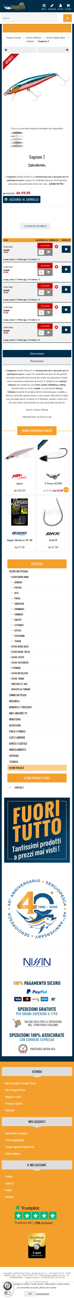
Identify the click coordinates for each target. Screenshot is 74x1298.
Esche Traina (17, 678)
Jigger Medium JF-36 (19, 540)
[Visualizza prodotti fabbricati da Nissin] (37, 962)
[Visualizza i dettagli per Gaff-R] (53, 512)
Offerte (9, 60)
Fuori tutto (43, 444)
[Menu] (44, 5)
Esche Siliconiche (20, 662)
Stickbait (19, 625)
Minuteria (14, 719)
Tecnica (13, 762)
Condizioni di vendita (16, 1133)
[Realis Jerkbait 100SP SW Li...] (53, 50)
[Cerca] (67, 18)
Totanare (16, 668)
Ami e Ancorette (18, 713)
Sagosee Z (19, 787)
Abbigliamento (17, 749)
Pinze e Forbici (17, 731)
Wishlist (9, 1197)
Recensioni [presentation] (36, 361)
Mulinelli (14, 701)
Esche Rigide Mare (20, 577)
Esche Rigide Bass (20, 646)
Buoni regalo (16, 768)
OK (30, 1293)
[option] (17, 141)
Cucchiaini (19, 636)
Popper (18, 587)
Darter (17, 619)
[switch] (7, 1293)
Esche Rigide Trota (20, 652)
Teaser (17, 641)
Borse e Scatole (18, 743)
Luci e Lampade (17, 737)
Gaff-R (53, 540)
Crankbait (19, 609)
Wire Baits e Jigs (19, 684)
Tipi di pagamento (14, 1140)
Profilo (8, 1176)
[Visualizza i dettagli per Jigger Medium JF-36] (19, 512)
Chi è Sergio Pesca (15, 1090)
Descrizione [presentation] (37, 353)
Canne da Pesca (17, 695)
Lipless (17, 630)
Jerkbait (18, 582)
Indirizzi (9, 1183)
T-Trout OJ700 (53, 483)
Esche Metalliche (19, 673)
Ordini (8, 1190)
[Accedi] (60, 5)
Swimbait (19, 614)
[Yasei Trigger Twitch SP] (19, 50)
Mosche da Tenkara (20, 689)
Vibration (19, 603)
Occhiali (14, 755)
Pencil (17, 598)
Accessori (15, 725)
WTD (16, 593)
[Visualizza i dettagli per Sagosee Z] (10, 787)
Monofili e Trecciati (20, 707)
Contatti (10, 1110)
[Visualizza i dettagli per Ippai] (19, 455)
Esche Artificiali (18, 571)
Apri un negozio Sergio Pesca (20, 1083)
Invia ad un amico (36, 226)
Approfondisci (42, 1294)
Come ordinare (12, 1153)
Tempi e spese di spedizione (19, 1147)
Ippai (20, 483)
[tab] (37, 353)
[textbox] (29, 18)
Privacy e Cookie (14, 1103)
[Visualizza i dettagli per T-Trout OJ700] (53, 455)
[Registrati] (52, 5)
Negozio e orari (13, 1097)
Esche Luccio (17, 657)
